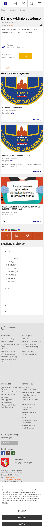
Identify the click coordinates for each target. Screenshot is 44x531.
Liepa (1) (11, 262)
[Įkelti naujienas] (15, 3)
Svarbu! (22, 10)
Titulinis (4, 10)
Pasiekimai (6, 349)
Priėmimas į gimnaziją (9, 357)
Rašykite (6, 443)
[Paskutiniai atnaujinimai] (23, 3)
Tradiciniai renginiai (8, 354)
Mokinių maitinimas (29, 344)
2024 (9, 294)
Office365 (26, 339)
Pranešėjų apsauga (29, 404)
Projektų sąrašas (7, 402)
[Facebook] (3, 453)
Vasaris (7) (12, 278)
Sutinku (22, 524)
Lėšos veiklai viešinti (8, 394)
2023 (9, 300)
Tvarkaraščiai (11, 328)
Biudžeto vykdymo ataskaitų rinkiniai (11, 388)
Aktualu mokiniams (29, 412)
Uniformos (26, 415)
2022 (9, 306)
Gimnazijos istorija (8, 339)
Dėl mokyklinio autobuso (12, 108)
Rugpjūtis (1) (13, 258)
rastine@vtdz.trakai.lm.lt (13, 479)
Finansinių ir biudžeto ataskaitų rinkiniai (9, 406)
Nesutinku (22, 517)
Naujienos (13, 10)
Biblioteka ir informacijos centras (31, 348)
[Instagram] (8, 453)
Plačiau (36, 120)
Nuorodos (26, 387)
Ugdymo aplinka (7, 341)
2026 (9, 252)
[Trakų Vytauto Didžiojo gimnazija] (5, 3)
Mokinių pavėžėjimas (30, 354)
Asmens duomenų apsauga (32, 392)
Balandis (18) (13, 271)
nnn (24, 417)
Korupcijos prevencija (30, 420)
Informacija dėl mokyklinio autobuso (16, 155)
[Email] (13, 453)
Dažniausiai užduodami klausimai (30, 401)
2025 (9, 288)
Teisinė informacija (29, 425)
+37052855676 (9, 477)
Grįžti (8, 68)
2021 (9, 312)
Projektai (5, 397)
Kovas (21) (12, 275)
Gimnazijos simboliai (9, 359)
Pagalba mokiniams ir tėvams (32, 341)
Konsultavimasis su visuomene (29, 396)
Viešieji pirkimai (7, 400)
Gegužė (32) (12, 268)
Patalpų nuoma (28, 351)
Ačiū (24, 56)
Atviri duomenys (28, 428)
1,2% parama (27, 407)
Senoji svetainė (7, 362)
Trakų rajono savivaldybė (23, 463)
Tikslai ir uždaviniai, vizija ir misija (11, 345)
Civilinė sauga (27, 423)
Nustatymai (22, 511)
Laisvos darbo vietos (30, 390)
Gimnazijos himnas (8, 351)
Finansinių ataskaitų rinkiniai (11, 392)
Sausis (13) (12, 281)
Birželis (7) (12, 265)
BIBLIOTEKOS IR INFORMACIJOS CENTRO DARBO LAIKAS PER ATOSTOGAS (21, 208)
